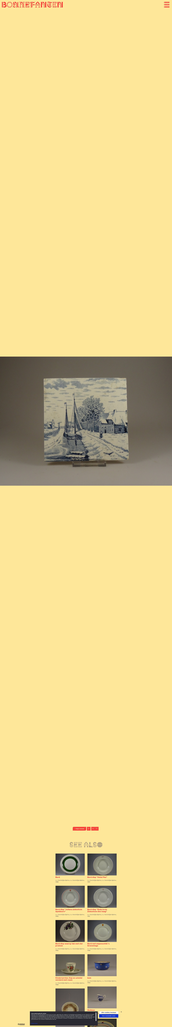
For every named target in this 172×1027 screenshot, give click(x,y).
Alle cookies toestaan (108, 1012)
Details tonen (34, 1023)
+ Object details (79, 828)
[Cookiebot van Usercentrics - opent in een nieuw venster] (21, 1025)
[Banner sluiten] (121, 1011)
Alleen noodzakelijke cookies (108, 1015)
